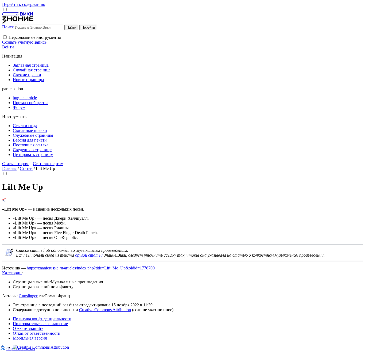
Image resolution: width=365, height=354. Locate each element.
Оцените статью (20, 349)
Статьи (26, 168)
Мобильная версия (30, 338)
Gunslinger (28, 296)
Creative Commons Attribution (105, 309)
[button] (5, 37)
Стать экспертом (48, 163)
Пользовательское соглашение (40, 323)
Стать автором (15, 163)
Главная (9, 168)
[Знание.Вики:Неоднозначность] (9, 255)
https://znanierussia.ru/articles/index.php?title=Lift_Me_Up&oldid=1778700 (91, 268)
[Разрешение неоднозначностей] (4, 200)
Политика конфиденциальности (42, 319)
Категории (12, 273)
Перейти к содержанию (23, 4)
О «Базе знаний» (28, 328)
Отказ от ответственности (36, 333)
